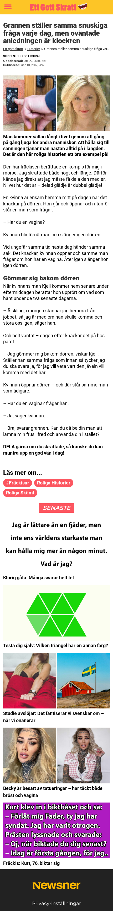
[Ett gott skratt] (56, 7)
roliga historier (53, 482)
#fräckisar (17, 482)
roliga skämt (20, 492)
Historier (33, 49)
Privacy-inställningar (56, 903)
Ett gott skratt (13, 49)
